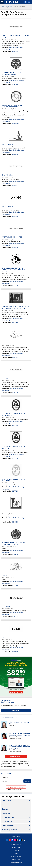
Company (16, 850)
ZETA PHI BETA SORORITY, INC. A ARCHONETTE (13, 414)
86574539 (15, 286)
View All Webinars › (16, 756)
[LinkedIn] (7, 840)
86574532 (15, 216)
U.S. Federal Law (8, 817)
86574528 (15, 185)
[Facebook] (12, 840)
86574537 (15, 247)
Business (5, 809)
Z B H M (4, 576)
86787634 (15, 491)
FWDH (4, 638)
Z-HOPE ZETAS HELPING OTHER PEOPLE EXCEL (16, 36)
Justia (2, 6)
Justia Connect (16, 844)
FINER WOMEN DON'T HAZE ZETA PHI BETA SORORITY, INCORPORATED (15, 307)
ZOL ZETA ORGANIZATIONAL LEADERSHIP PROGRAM (12, 106)
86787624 (15, 393)
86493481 (15, 84)
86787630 (15, 458)
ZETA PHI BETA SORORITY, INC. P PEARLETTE (13, 480)
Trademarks (9, 6)
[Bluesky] (20, 840)
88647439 (15, 586)
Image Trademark (8, 144)
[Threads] (17, 840)
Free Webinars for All (9, 718)
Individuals (6, 805)
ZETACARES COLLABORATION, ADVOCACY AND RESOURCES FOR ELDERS (13, 270)
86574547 (15, 322)
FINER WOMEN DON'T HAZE (12, 237)
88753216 (15, 617)
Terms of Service (16, 856)
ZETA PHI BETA (7, 175)
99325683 (15, 652)
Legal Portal (16, 847)
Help (16, 853)
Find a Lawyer (6, 773)
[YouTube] (10, 840)
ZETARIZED (6, 607)
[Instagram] (15, 840)
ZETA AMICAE (6, 379)
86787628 (15, 425)
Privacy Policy (16, 859)
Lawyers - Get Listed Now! (16, 787)
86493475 (15, 51)
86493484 (15, 123)
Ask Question (16, 710)
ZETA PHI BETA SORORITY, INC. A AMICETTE (13, 447)
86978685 (15, 555)
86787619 (15, 358)
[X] (22, 840)
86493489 (15, 154)
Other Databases (8, 826)
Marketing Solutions (9, 830)
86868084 (15, 522)
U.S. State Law (7, 821)
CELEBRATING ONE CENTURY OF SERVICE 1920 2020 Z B (13, 544)
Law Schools (6, 813)
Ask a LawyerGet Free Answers (7, 701)
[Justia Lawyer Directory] (25, 840)
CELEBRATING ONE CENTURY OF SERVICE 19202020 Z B (13, 73)
